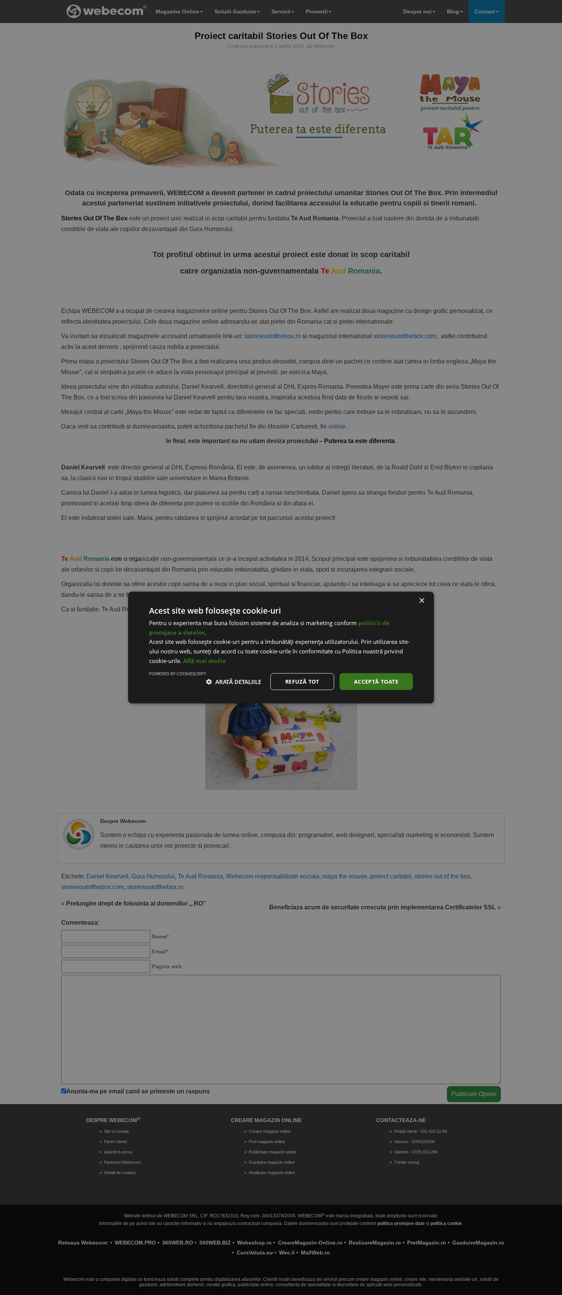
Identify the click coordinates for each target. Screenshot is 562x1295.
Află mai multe (204, 660)
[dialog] (281, 647)
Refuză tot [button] (302, 681)
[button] (233, 681)
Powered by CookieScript (177, 673)
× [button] (421, 600)
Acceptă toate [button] (376, 681)
